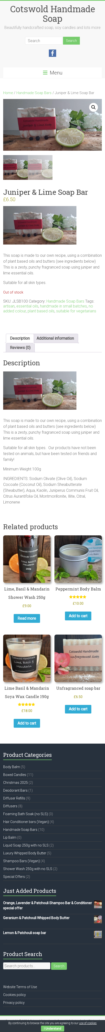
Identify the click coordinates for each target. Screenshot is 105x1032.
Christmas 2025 (15, 783)
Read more (27, 618)
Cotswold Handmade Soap (52, 13)
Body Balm (11, 767)
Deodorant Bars (15, 790)
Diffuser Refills (14, 798)
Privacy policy (14, 1003)
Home (8, 93)
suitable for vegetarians (76, 311)
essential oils (27, 306)
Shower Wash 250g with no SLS (27, 869)
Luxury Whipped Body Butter (24, 853)
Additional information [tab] (55, 338)
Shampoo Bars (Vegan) (21, 861)
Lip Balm (9, 837)
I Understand (52, 1028)
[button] (93, 107)
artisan (9, 306)
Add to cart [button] (78, 616)
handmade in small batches (63, 306)
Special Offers (14, 877)
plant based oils (41, 311)
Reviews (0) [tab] (20, 347)
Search (58, 966)
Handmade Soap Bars (34, 93)
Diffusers (10, 806)
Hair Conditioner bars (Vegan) (26, 822)
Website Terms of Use (20, 987)
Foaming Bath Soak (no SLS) (25, 814)
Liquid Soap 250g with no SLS (26, 845)
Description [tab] (20, 338)
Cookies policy (14, 995)
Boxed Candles (14, 775)
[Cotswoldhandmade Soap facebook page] (52, 52)
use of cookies (88, 1023)
